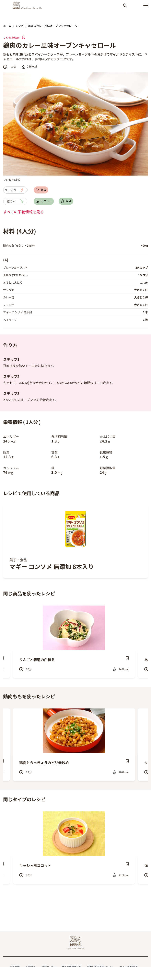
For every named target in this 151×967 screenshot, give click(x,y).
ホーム (7, 26)
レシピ (20, 26)
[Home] (28, 5)
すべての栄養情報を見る (23, 211)
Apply (125, 6)
